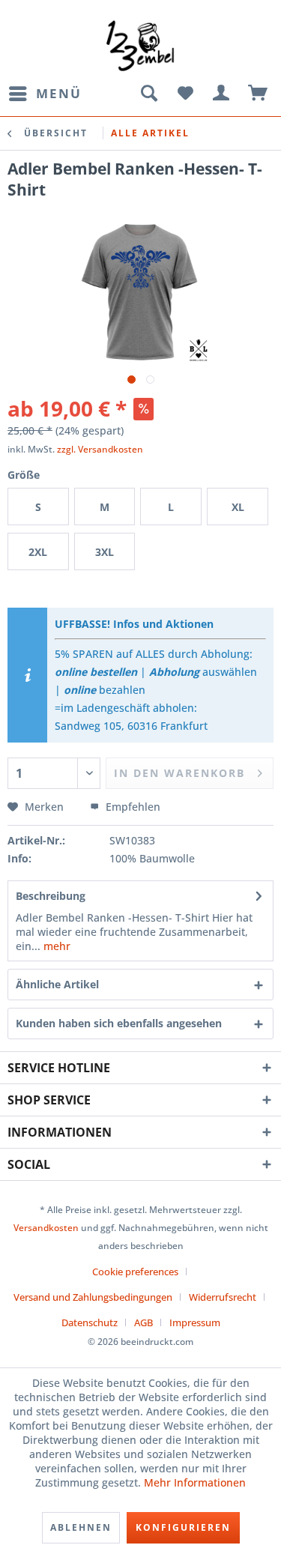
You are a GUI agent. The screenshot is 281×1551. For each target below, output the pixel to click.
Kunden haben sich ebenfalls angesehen (119, 1023)
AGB (143, 1322)
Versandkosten (46, 1227)
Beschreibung (50, 896)
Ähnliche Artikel (57, 984)
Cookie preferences (135, 1271)
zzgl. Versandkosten (100, 449)
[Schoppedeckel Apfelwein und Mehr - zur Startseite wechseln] (140, 45)
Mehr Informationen (195, 1482)
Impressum (194, 1322)
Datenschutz (89, 1322)
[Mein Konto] (222, 94)
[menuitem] (44, 94)
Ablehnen (81, 1527)
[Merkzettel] (185, 94)
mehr (55, 946)
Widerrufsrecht (222, 1297)
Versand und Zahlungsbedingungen (92, 1297)
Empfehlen (131, 806)
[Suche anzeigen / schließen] (148, 94)
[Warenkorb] (259, 94)
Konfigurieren (183, 1527)
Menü (59, 93)
